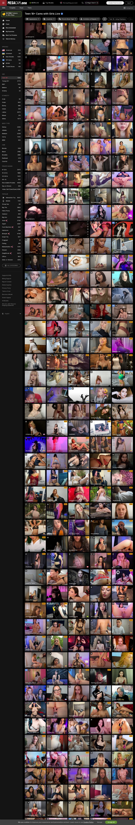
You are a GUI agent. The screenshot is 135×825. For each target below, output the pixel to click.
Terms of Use (6, 291)
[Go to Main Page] (17, 3)
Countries (49, 19)
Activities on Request (90, 19)
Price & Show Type (68, 19)
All (104, 19)
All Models (5, 301)
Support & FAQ (6, 275)
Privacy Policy (6, 288)
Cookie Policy (88, 822)
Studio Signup (6, 297)
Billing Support (6, 278)
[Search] (82, 2)
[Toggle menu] (3, 3)
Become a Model (7, 294)
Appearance (33, 19)
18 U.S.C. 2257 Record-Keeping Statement (9, 304)
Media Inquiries (6, 285)
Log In (129, 3)
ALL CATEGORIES (12, 265)
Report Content (6, 282)
